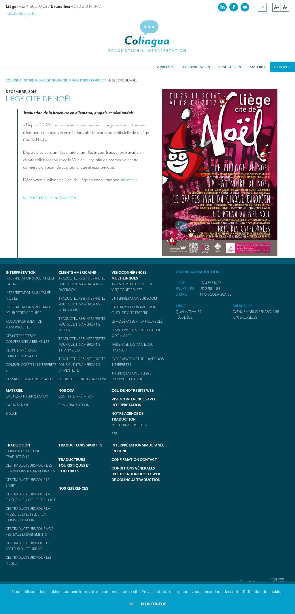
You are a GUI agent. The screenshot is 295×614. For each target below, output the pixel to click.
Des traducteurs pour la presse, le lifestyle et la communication (28, 514)
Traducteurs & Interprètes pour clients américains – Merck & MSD (81, 304)
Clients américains (77, 272)
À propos (165, 67)
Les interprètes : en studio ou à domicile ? (136, 333)
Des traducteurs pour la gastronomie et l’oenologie (31, 497)
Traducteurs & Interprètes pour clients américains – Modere (81, 324)
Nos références (73, 488)
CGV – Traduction (73, 405)
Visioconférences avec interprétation (134, 402)
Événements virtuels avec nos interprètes (137, 362)
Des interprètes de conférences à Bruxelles (27, 339)
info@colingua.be (21, 14)
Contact (282, 67)
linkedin (222, 6)
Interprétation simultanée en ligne (137, 448)
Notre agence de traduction (127, 416)
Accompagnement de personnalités (24, 324)
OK (131, 604)
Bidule (11, 413)
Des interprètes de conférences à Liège (23, 353)
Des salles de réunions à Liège (31, 379)
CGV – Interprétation (76, 396)
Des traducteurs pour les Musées (28, 560)
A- (285, 7)
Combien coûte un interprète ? (31, 367)
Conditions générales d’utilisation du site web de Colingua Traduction (135, 474)
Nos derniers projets (129, 425)
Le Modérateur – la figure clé (136, 321)
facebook (233, 6)
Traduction (230, 67)
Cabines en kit (17, 405)
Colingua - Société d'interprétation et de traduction (147, 36)
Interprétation (196, 67)
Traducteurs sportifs (80, 445)
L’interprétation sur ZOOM (134, 298)
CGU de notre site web (132, 390)
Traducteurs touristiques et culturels (74, 465)
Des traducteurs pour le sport (28, 483)
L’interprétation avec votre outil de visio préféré (135, 310)
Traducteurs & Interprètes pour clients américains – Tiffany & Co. (81, 345)
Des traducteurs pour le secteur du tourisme (28, 546)
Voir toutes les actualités (49, 198)
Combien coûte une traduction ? (23, 454)
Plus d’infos (154, 604)
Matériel (258, 67)
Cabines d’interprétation (27, 396)
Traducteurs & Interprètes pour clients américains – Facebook (81, 284)
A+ (276, 7)
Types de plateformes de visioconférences (132, 287)
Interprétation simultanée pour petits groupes (28, 310)
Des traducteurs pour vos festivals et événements (29, 531)
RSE (114, 433)
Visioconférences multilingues (129, 275)
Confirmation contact (134, 459)
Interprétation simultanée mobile (28, 295)
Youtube (245, 6)
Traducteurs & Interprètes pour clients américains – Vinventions (81, 365)
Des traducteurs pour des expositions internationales (30, 468)
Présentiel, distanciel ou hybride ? (132, 347)
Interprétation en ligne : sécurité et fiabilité (132, 376)
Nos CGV (66, 390)
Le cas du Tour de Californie (82, 379)
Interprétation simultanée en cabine (30, 281)
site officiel (129, 180)
